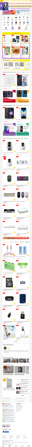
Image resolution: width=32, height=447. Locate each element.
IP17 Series (28, 105)
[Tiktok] (4, 426)
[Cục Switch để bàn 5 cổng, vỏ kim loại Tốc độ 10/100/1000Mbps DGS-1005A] (23, 211)
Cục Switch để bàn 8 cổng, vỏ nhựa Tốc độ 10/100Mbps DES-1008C (8, 234)
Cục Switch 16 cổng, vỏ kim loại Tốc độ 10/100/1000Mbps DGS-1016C (7, 218)
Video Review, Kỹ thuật (8, 365)
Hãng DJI (17, 438)
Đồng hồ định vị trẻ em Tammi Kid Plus (24, 44)
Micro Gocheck (4, 438)
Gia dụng (10, 438)
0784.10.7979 (6, 422)
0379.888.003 (6, 414)
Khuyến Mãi (10, 435)
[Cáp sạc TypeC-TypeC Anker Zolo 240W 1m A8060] (9, 250)
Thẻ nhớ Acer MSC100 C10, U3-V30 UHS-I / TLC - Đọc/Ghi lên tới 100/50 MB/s (22, 273)
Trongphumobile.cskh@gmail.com (9, 440)
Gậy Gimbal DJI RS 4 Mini (6, 43)
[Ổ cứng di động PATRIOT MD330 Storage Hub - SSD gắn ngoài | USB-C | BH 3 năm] (23, 283)
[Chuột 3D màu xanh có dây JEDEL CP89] (23, 195)
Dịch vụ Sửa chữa (18, 435)
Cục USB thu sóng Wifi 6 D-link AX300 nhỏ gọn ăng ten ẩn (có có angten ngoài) (22, 322)
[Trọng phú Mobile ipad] (22, 96)
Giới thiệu (17, 411)
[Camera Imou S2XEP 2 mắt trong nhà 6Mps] (9, 146)
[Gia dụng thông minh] (9, 12)
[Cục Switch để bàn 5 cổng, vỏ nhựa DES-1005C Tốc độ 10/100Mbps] (23, 227)
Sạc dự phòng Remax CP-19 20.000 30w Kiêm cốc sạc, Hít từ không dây (9, 338)
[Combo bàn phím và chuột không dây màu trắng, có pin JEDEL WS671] (23, 162)
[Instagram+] (6, 426)
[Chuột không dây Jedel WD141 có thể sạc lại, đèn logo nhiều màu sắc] (9, 179)
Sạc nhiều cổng (18, 436)
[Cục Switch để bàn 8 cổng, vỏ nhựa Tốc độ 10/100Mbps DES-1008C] (9, 227)
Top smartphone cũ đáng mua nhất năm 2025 (24, 387)
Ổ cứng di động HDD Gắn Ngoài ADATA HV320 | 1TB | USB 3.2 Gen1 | (22, 305)
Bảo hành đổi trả (18, 404)
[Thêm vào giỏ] (10, 42)
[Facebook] (3, 426)
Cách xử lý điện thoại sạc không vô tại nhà (25, 383)
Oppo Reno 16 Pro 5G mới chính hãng (21, 86)
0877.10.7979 (8, 420)
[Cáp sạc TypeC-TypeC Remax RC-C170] (23, 250)
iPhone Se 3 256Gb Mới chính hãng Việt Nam (22, 119)
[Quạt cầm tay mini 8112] (7, 51)
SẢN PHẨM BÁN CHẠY (16, 33)
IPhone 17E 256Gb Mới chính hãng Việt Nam (8, 119)
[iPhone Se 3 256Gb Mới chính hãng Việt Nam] (23, 113)
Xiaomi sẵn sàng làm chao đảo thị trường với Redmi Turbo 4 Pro (25, 391)
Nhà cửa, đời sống (14, 138)
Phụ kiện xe (3, 436)
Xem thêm (16, 341)
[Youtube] (7, 426)
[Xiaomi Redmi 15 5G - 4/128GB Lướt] (9, 80)
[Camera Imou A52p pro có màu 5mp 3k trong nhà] (23, 146)
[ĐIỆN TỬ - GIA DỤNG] (16, 238)
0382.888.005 (7, 418)
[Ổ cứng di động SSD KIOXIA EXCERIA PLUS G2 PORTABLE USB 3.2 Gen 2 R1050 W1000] (9, 299)
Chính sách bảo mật (19, 410)
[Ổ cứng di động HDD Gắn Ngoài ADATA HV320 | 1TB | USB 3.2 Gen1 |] (23, 299)
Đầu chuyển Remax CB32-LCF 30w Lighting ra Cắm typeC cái (22, 338)
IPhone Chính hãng (7, 105)
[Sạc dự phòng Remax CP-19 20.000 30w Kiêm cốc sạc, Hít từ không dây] (9, 331)
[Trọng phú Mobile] (9, 129)
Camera (24, 435)
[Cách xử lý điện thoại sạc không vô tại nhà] (18, 384)
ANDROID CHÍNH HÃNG (8, 72)
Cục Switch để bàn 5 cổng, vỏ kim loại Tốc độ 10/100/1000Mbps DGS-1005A (22, 218)
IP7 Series (14, 105)
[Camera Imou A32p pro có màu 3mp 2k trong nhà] (9, 162)
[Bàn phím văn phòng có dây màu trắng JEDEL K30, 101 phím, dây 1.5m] (9, 195)
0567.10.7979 (10, 405)
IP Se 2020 (21, 105)
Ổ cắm (24, 436)
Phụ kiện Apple (4, 435)
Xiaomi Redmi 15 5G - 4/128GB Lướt (7, 86)
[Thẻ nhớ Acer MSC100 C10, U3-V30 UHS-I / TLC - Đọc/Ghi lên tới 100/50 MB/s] (23, 266)
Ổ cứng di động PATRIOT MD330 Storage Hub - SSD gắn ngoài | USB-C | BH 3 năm (22, 289)
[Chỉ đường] (11, 420)
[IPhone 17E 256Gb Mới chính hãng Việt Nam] (9, 113)
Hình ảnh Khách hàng (8, 357)
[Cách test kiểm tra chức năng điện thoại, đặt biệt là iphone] (20, 369)
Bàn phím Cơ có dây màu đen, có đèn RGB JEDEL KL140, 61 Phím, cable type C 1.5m (22, 185)
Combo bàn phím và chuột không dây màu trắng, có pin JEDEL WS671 (23, 169)
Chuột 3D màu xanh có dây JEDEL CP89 (21, 201)
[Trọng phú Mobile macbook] (9, 96)
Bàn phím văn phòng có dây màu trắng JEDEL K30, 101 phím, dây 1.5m (9, 201)
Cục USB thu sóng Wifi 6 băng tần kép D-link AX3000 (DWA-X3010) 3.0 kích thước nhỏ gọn (9, 322)
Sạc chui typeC (11, 436)
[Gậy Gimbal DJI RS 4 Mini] (7, 39)
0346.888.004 (5, 416)
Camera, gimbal (26, 138)
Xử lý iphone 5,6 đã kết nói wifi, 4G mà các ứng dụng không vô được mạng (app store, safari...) (8, 374)
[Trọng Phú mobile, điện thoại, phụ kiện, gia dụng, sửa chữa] (16, 6)
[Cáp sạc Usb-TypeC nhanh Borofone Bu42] (9, 266)
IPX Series (25, 105)
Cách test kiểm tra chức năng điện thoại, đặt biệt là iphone (19, 374)
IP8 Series (17, 105)
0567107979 (7, 441)
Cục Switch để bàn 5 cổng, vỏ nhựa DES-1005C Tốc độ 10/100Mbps (22, 234)
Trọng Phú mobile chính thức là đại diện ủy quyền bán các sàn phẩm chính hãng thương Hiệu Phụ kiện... (25, 379)
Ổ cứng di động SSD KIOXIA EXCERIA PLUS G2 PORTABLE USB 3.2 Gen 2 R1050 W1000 (8, 305)
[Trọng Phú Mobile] (2, 1)
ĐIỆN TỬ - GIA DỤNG (7, 138)
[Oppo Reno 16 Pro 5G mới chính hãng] (23, 80)
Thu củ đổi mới (18, 409)
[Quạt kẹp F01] (25, 51)
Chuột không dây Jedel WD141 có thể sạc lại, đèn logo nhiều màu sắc (8, 185)
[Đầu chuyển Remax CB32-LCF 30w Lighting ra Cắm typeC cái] (23, 331)
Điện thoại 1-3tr (11, 437)
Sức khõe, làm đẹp (20, 138)
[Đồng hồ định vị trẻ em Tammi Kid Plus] (25, 39)
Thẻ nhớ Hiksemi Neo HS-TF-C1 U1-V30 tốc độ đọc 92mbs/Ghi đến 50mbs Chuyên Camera (9, 289)
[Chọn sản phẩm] (28, 42)
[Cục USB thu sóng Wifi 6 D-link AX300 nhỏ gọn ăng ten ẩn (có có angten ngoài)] (23, 315)
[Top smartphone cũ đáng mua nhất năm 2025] (18, 388)
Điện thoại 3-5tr (18, 437)
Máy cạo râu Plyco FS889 (15, 43)
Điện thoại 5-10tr (25, 437)
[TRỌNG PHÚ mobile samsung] (23, 12)
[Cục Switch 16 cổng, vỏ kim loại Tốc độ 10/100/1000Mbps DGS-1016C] (9, 211)
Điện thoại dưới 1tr (4, 437)
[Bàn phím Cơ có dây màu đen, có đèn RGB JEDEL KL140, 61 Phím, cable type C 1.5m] (23, 179)
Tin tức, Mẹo (6, 378)
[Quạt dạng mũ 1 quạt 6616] (16, 51)
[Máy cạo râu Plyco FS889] (16, 39)
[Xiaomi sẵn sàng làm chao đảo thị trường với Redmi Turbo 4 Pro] (18, 392)
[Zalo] (9, 426)
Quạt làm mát (25, 438)
